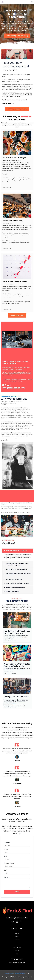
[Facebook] (12, 921)
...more (24, 637)
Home (17, 933)
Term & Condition (20, 973)
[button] (31, 2)
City (5, 870)
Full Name (7, 842)
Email (6, 856)
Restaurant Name (9, 863)
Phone (6, 849)
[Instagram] (17, 921)
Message (6, 877)
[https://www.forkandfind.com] (2, 2)
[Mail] (21, 921)
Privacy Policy (9, 973)
